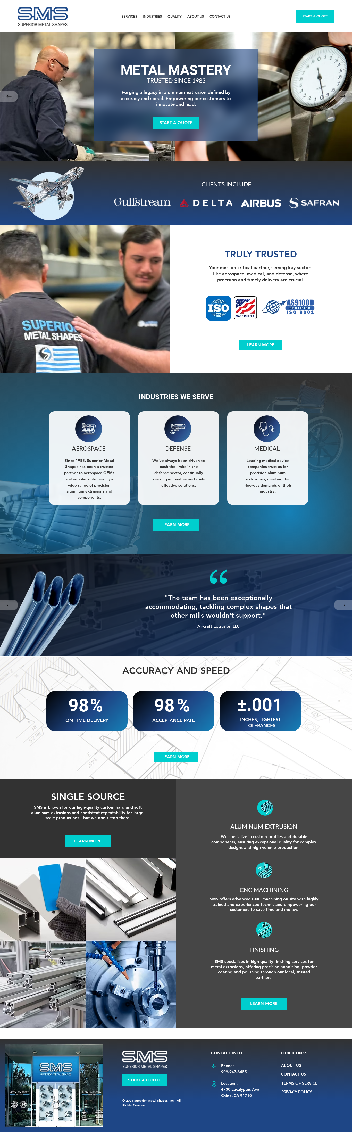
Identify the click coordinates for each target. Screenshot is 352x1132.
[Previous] (9, 96)
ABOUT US (291, 1065)
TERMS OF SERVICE (299, 1083)
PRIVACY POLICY (296, 1091)
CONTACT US (293, 1074)
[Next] (343, 96)
